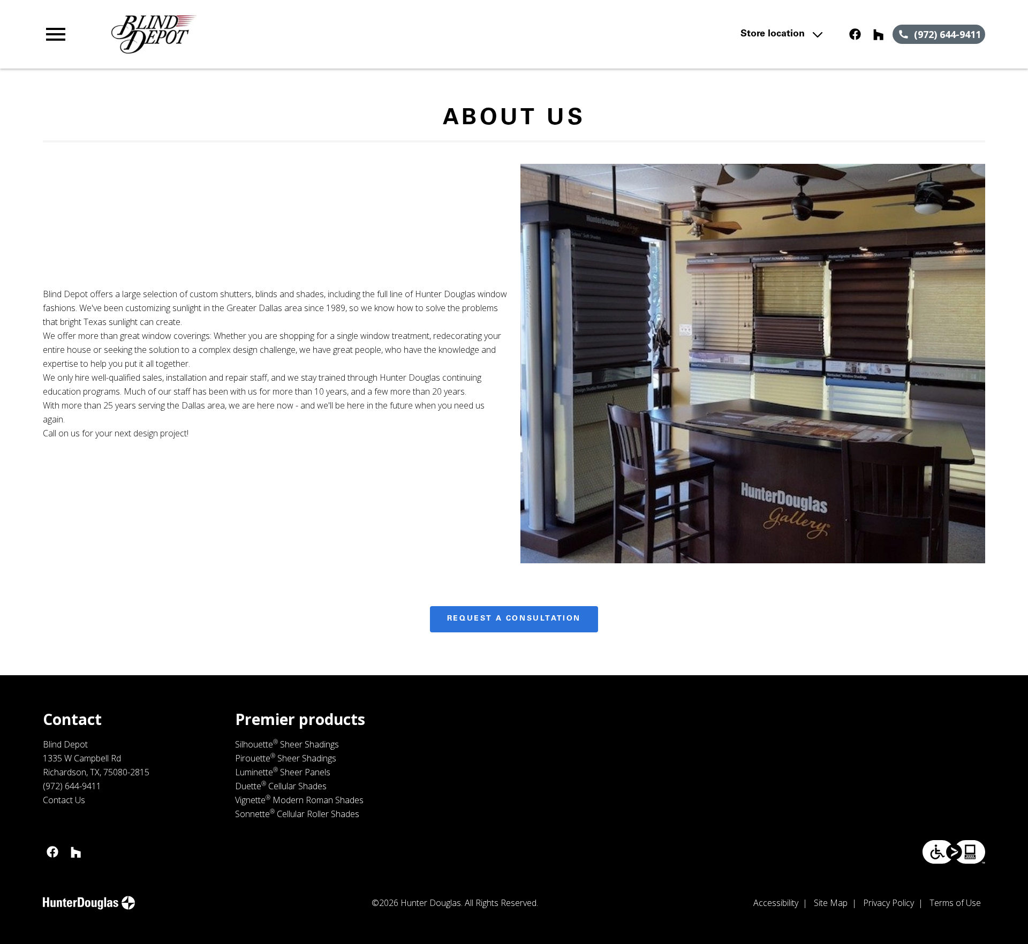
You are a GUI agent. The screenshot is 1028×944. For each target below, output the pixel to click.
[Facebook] (855, 34)
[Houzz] (878, 34)
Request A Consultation (514, 619)
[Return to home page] (264, 34)
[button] (56, 34)
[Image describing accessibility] (954, 852)
